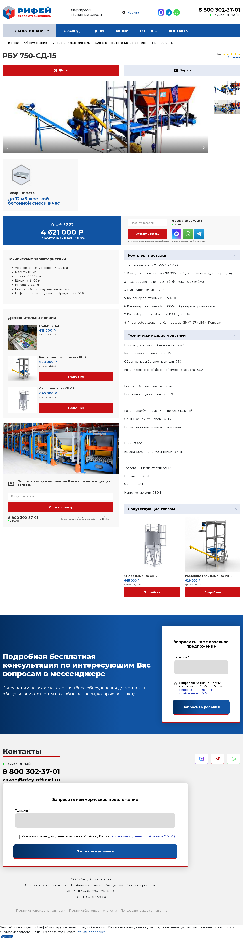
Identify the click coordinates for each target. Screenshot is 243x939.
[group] (105, 117)
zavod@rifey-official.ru (31, 780)
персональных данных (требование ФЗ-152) (196, 691)
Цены (98, 31)
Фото (63, 70)
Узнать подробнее (92, 932)
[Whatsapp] (176, 12)
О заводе (73, 31)
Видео (185, 70)
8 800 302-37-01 (219, 9)
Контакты (179, 31)
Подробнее (76, 376)
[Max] (161, 12)
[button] (103, 149)
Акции (122, 31)
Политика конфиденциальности (40, 910)
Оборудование (30, 31)
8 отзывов (234, 57)
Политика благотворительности (93, 910)
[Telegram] (169, 12)
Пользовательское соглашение (144, 910)
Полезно (148, 31)
